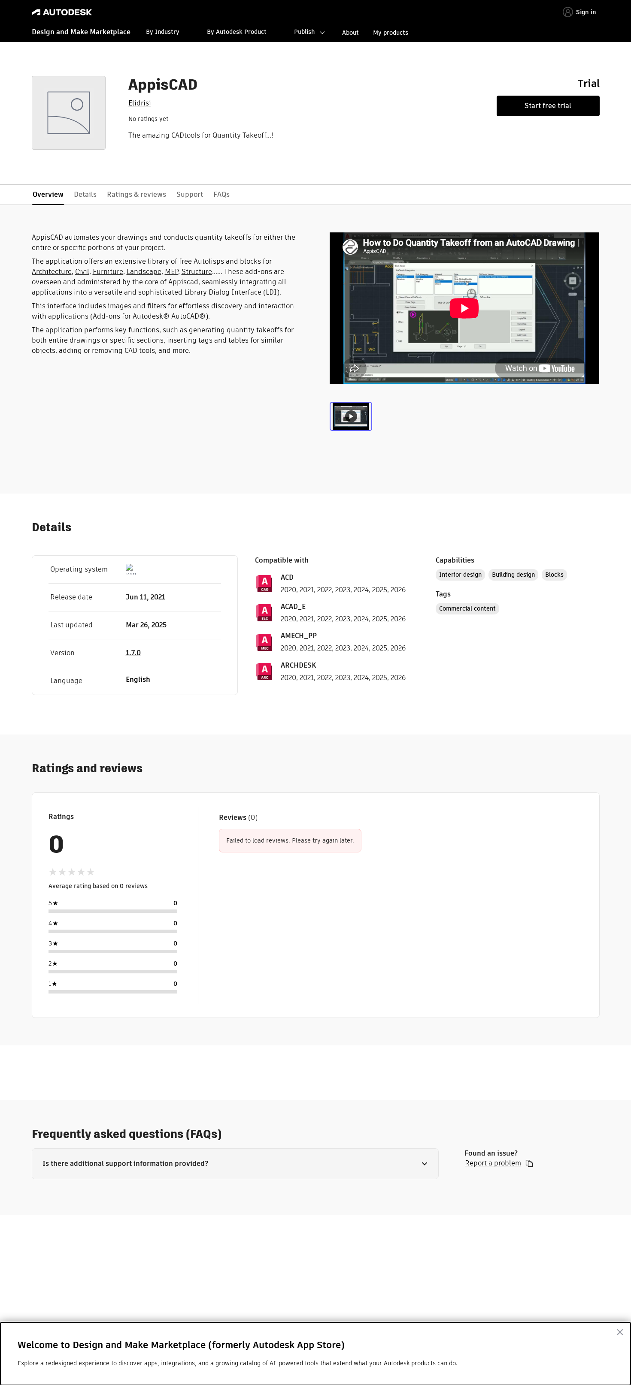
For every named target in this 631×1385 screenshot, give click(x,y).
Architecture (52, 272)
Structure (197, 272)
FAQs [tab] (221, 194)
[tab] (351, 420)
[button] (235, 1164)
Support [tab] (189, 194)
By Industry (162, 31)
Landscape (144, 272)
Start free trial (548, 106)
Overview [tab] (48, 194)
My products (390, 32)
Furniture (108, 272)
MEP (171, 272)
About (350, 32)
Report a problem (493, 1163)
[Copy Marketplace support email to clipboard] (529, 1163)
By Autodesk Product (237, 31)
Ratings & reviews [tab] (136, 194)
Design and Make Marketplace (81, 32)
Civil (82, 272)
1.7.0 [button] (133, 653)
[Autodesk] (62, 12)
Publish (304, 31)
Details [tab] (85, 194)
